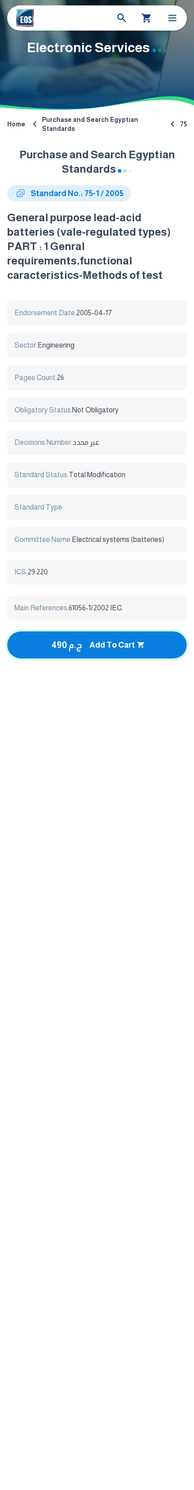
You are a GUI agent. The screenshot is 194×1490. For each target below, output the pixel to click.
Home (16, 124)
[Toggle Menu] (172, 18)
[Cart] (146, 18)
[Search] (122, 18)
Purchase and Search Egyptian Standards (90, 124)
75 (183, 124)
